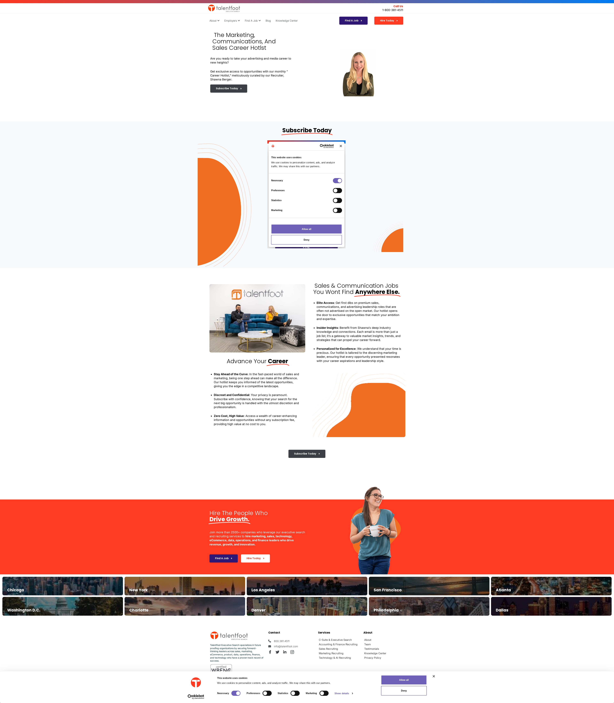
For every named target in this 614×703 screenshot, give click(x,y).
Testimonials (371, 648)
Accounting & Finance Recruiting (338, 644)
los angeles (263, 590)
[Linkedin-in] (285, 652)
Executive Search (341, 639)
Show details (342, 693)
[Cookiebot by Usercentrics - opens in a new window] (196, 696)
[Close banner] (434, 676)
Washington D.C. (23, 610)
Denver (259, 610)
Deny (404, 690)
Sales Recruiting (328, 648)
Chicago (15, 590)
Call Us (398, 6)
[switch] (267, 693)
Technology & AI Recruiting (335, 657)
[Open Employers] (239, 21)
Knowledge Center (375, 653)
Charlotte (138, 610)
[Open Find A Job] (260, 21)
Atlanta (503, 590)
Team (367, 644)
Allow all (404, 680)
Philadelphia (386, 610)
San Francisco (388, 590)
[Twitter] (277, 652)
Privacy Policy (372, 657)
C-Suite (323, 639)
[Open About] (218, 21)
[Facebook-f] (270, 652)
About (367, 639)
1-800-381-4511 (392, 10)
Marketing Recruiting (331, 653)
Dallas (502, 610)
